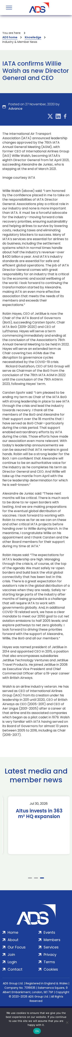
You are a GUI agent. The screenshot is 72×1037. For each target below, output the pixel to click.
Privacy (50, 954)
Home (13, 932)
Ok (37, 1031)
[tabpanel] (36, 825)
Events (49, 932)
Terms (49, 961)
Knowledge (33, 37)
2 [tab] (36, 877)
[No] (67, 1022)
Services (51, 947)
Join (11, 954)
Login (12, 961)
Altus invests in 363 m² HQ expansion (36, 813)
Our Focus (17, 947)
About (13, 939)
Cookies (51, 969)
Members (52, 939)
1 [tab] (30, 877)
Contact (15, 969)
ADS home (9, 37)
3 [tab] (42, 877)
